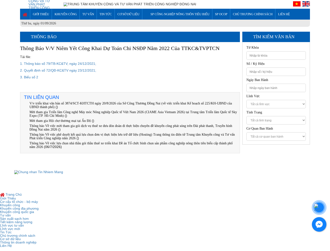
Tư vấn (88, 14)
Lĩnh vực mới (10, 229)
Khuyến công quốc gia (17, 212)
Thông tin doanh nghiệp (18, 242)
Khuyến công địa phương (19, 208)
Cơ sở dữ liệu (128, 14)
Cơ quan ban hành (259, 128)
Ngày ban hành (257, 80)
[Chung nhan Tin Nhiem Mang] (38, 172)
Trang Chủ (13, 194)
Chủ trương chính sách (253, 14)
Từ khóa (252, 47)
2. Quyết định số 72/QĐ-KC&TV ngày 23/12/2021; (58, 70)
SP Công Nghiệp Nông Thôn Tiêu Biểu (180, 14)
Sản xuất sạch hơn (14, 219)
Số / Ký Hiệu (255, 64)
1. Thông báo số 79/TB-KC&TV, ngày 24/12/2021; (58, 64)
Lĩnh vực (253, 96)
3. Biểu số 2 (29, 77)
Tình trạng (254, 112)
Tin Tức (106, 14)
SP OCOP (221, 14)
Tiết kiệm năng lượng (16, 222)
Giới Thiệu (41, 14)
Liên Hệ (284, 14)
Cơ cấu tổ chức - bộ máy (19, 202)
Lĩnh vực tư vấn (12, 225)
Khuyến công (66, 14)
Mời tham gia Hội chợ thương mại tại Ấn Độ (60, 121)
